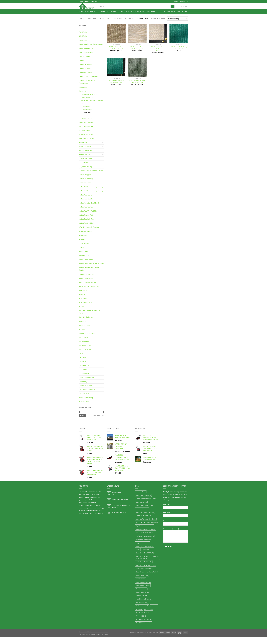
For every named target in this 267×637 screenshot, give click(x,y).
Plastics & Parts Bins (86, 259)
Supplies (82, 329)
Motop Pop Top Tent (86, 207)
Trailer (81, 353)
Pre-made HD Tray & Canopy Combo (89, 268)
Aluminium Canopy (141, 502)
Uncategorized (84, 373)
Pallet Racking (84, 255)
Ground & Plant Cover (88, 94)
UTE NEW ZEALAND (142, 612)
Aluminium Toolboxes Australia (145, 512)
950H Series (83, 40)
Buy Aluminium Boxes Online (149, 522)
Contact (182, 1)
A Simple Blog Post (119, 512)
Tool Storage (182, 12)
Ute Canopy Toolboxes (87, 390)
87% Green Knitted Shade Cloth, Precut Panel (137, 81)
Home (81, 18)
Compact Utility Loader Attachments (87, 81)
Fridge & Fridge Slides (86, 122)
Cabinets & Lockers (86, 52)
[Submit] (172, 6)
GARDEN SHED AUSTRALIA (144, 553)
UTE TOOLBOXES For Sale (144, 623)
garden (138, 549)
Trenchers (82, 357)
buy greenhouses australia (143, 539)
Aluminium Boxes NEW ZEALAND (146, 498)
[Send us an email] (187, 1)
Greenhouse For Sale (142, 575)
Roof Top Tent (84, 290)
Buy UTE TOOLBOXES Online (144, 546)
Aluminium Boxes (141, 492)
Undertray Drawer (85, 385)
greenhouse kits (140, 579)
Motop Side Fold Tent (86, 219)
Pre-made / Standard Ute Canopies (91, 263)
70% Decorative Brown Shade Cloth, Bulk (137, 48)
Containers (102, 12)
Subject (165, 521)
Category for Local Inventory (89, 76)
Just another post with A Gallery (121, 506)
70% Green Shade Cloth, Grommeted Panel (116, 81)
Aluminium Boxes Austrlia (143, 495)
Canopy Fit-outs (85, 68)
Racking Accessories (86, 278)
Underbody (83, 382)
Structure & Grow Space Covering (117, 18)
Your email (166, 512)
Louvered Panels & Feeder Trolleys (91, 171)
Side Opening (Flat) (86, 302)
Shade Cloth (87, 112)
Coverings (114, 12)
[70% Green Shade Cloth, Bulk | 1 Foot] (178, 33)
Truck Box (82, 361)
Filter (82, 415)
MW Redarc (83, 239)
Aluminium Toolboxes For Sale (145, 515)
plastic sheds (154, 606)
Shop (80, 12)
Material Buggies (85, 175)
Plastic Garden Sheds (142, 606)
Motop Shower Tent (86, 215)
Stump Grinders (84, 325)
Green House (140, 572)
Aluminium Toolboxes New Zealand (146, 519)
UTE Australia (148, 609)
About (176, 1)
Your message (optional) (171, 529)
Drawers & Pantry (85, 118)
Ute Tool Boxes (169, 12)
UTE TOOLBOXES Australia (144, 619)
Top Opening (83, 337)
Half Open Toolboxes (86, 138)
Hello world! (116, 492)
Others (81, 247)
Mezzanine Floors (85, 183)
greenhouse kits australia (143, 582)
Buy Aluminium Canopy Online (145, 526)
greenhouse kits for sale (143, 585)
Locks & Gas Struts (85, 158)
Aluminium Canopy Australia (144, 505)
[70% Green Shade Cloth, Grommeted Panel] (116, 67)
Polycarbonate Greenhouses (151, 12)
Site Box (82, 306)
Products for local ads (86, 274)
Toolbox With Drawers (87, 333)
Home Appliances (85, 146)
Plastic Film (86, 106)
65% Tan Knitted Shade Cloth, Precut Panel (116, 48)
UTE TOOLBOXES (141, 616)
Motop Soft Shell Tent (86, 223)
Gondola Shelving (85, 130)
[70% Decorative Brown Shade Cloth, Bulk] (137, 33)
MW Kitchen (83, 235)
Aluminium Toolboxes (86, 48)
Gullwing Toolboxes (86, 134)
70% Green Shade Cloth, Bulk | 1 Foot (179, 48)
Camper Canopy (84, 56)
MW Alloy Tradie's (85, 231)
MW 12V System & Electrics (89, 227)
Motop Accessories (86, 195)
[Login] (176, 6)
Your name (166, 504)
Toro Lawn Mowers (85, 345)
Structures (82, 321)
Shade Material (85, 97)
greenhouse (148, 568)
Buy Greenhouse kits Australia (145, 536)
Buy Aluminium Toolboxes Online (145, 529)
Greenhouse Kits (90, 12)
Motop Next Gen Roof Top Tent (90, 203)
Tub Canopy (83, 369)
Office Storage (84, 243)
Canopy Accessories (86, 64)
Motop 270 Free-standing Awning (91, 191)
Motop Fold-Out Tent (86, 199)
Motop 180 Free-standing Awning (91, 187)
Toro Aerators (84, 341)
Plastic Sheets (87, 109)
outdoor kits (83, 251)
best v (137, 522)
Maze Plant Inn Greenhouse (144, 599)
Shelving (82, 294)
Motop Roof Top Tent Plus (88, 211)
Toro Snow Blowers (85, 349)
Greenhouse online (141, 589)
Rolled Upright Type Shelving (89, 286)
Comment (115, 495)
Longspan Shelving (85, 167)
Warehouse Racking (86, 398)
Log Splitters (83, 163)
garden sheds (140, 568)
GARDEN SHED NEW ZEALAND (146, 565)
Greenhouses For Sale (142, 592)
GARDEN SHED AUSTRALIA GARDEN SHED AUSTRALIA (147, 557)
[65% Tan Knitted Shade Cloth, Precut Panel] (116, 33)
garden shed (145, 549)
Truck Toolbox (84, 365)
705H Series (83, 32)
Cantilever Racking (85, 72)
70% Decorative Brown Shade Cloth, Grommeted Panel (158, 49)
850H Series (83, 36)
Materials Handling (86, 179)
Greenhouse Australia (152, 572)
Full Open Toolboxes (86, 126)
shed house (139, 609)
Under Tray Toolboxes (86, 377)
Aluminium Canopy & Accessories (91, 44)
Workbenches (84, 402)
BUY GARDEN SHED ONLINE (145, 532)
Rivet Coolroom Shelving (87, 282)
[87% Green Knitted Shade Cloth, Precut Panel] (137, 67)
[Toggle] (103, 87)
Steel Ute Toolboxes (86, 317)
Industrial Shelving (85, 150)
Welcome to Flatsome (120, 499)
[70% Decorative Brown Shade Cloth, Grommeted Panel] (158, 33)
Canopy (81, 60)
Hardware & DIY (85, 142)
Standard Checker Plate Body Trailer (89, 311)
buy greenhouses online (143, 543)
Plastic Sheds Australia (129, 12)
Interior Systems (85, 154)
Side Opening (83, 298)
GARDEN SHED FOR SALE (144, 562)
